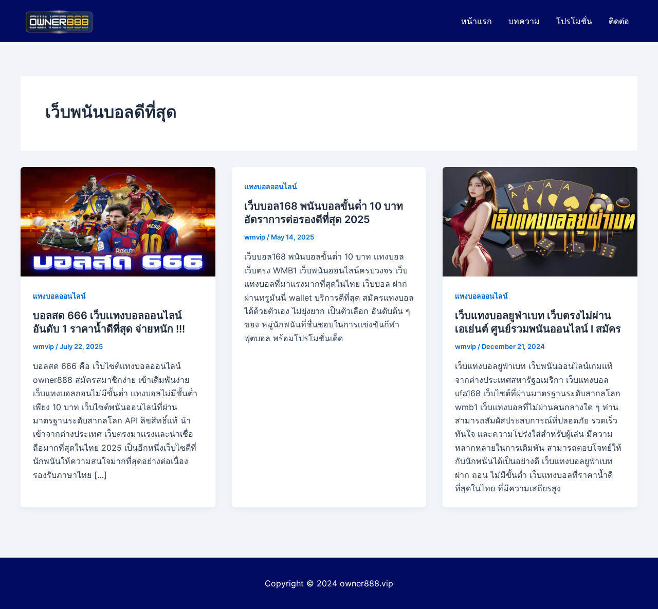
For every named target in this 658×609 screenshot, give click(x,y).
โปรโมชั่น (574, 21)
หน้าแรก (476, 21)
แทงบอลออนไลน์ (59, 295)
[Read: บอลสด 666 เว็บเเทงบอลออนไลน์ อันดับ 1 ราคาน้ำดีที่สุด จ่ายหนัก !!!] (118, 221)
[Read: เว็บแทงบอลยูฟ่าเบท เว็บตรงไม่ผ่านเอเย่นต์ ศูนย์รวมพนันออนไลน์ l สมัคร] (540, 221)
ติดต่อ (619, 21)
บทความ (524, 21)
